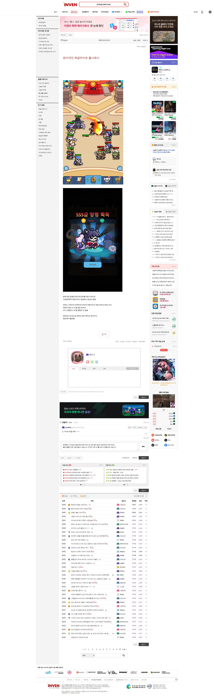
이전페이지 (126, 458)
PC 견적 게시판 (43, 96)
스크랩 (122, 341)
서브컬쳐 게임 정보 (44, 132)
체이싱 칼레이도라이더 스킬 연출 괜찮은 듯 (85, 625)
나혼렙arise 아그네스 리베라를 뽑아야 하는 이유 (87, 598)
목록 (138, 46)
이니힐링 (92, 362)
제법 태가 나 (75, 567)
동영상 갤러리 (43, 38)
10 (120, 649)
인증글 (66, 496)
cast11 (122, 532)
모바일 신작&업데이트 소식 (47, 51)
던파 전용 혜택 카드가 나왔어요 (81, 563)
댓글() (143, 46)
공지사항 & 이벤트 (44, 35)
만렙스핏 (123, 583)
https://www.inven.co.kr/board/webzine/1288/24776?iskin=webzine (86, 391)
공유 (117, 341)
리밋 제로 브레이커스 (45, 146)
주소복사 (63, 392)
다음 (123, 649)
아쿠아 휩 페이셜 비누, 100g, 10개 (162, 285)
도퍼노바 (123, 508)
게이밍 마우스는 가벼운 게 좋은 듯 (82, 583)
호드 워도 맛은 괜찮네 (78, 540)
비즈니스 (77, 680)
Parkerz (122, 512)
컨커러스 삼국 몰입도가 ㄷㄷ (80, 528)
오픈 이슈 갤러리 (44, 83)
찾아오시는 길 (134, 680)
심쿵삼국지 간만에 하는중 (79, 637)
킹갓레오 (123, 567)
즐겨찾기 (84, 496)
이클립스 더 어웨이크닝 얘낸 (80, 555)
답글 (146, 433)
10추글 (75, 496)
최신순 (76, 422)
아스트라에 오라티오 (45, 152)
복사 (70, 35)
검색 (123, 655)
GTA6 (40, 156)
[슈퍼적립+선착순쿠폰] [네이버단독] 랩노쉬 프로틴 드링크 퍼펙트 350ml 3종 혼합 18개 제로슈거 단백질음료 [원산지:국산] (164, 278)
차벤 (40, 115)
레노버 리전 (42, 139)
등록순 (70, 422)
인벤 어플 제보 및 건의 (46, 45)
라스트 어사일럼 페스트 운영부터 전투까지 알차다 (87, 610)
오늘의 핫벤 (42, 86)
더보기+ (101, 465)
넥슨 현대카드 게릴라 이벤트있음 (82, 602)
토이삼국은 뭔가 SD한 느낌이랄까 (82, 520)
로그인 (196, 12)
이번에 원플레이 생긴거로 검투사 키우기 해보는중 (87, 594)
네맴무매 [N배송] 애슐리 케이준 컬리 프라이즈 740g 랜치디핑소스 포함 (164, 270)
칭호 (104, 368)
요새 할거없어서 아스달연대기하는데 (83, 606)
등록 (143, 446)
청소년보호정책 (108, 680)
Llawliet (122, 516)
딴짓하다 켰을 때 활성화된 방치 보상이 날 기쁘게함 (88, 536)
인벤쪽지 (87, 362)
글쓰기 (144, 490)
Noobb (122, 520)
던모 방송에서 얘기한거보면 (80, 629)
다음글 (69, 458)
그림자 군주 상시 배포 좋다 (80, 516)
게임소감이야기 (144, 35)
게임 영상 (42, 129)
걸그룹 (41, 119)
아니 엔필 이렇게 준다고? (79, 614)
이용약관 (85, 680)
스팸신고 (135, 341)
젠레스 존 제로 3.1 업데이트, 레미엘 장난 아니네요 (87, 524)
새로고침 (146, 422)
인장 (73, 369)
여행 (40, 122)
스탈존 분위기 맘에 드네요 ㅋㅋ (81, 586)
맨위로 (135, 458)
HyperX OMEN (43, 135)
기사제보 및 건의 (44, 41)
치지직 (41, 112)
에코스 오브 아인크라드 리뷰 (80, 532)
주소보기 (63, 35)
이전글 (78, 458)
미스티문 (123, 633)
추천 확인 (142, 341)
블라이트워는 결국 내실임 (79, 508)
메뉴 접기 (132, 368)
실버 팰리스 (42, 142)
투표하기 (164, 350)
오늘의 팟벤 (42, 90)
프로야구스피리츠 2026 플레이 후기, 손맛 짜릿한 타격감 (89, 622)
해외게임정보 (43, 125)
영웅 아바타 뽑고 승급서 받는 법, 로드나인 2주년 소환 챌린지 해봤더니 (94, 633)
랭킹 (94, 368)
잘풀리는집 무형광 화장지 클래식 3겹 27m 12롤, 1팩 (164, 281)
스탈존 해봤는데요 (77, 571)
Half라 (122, 575)
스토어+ (173, 87)
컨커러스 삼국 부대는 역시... (80, 547)
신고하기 (128, 341)
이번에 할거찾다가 (77, 590)
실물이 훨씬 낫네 (76, 512)
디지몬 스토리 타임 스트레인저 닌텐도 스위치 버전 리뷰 (89, 618)
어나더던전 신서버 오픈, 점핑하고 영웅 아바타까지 (87, 544)
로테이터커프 (124, 524)
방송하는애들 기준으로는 (79, 505)
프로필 (84, 368)
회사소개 (69, 680)
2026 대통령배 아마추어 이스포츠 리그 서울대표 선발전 (89, 579)
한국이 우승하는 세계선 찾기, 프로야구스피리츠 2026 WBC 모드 (92, 575)
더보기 (96, 362)
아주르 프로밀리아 (44, 149)
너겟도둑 (123, 505)
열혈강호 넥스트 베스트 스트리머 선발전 (84, 559)
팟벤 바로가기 (43, 109)
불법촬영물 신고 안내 (122, 680)
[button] (80, 484)
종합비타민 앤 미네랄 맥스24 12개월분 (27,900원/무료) (164, 274)
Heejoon (122, 551)
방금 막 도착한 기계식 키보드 (80, 551)
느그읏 (122, 586)
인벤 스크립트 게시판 (45, 48)
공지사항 (144, 680)
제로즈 (65, 40)
